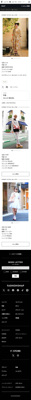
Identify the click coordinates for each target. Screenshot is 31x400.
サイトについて (6, 330)
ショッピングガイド (7, 383)
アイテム (4, 371)
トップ (2, 9)
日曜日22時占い (6, 314)
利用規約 (18, 330)
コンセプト (19, 371)
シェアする (15, 87)
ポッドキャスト (20, 314)
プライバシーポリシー (21, 334)
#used (4, 81)
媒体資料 (4, 337)
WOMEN (15, 271)
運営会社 (4, 341)
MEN (7, 271)
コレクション (19, 302)
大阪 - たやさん (14, 9)
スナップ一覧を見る (8, 98)
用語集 (17, 318)
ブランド (4, 367)
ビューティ (14, 1)
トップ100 (4, 318)
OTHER (24, 271)
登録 (15, 276)
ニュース (6, 1)
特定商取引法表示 (20, 387)
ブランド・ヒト (26, 1)
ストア (19, 1)
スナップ (7, 9)
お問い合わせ (19, 337)
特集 (10, 1)
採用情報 (4, 334)
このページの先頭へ (16, 254)
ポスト (17, 306)
